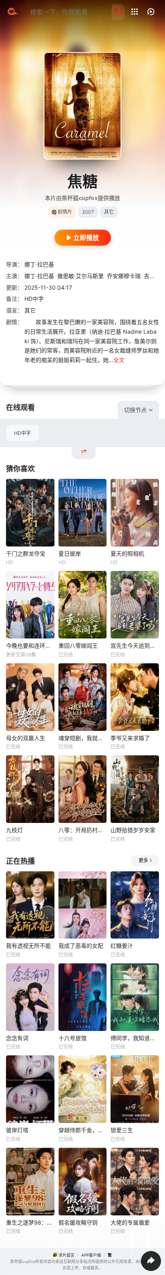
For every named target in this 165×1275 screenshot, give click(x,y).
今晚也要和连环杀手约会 (30, 645)
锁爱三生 (122, 1130)
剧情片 (65, 212)
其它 (30, 310)
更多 (143, 860)
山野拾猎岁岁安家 (133, 830)
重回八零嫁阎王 (78, 645)
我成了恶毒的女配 (80, 945)
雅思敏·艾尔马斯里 (80, 275)
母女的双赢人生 (25, 738)
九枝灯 (14, 830)
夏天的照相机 (127, 553)
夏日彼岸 (69, 553)
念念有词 (17, 1038)
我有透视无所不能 (28, 945)
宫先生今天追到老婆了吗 (135, 645)
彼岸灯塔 (17, 1130)
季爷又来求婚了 (130, 738)
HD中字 (22, 433)
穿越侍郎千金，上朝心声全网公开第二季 (82, 1130)
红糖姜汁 (122, 945)
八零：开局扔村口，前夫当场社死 (82, 830)
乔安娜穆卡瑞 (124, 275)
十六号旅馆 (72, 1038)
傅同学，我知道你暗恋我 (135, 1038)
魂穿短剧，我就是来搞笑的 (82, 738)
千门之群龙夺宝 (25, 553)
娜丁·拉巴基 (39, 264)
